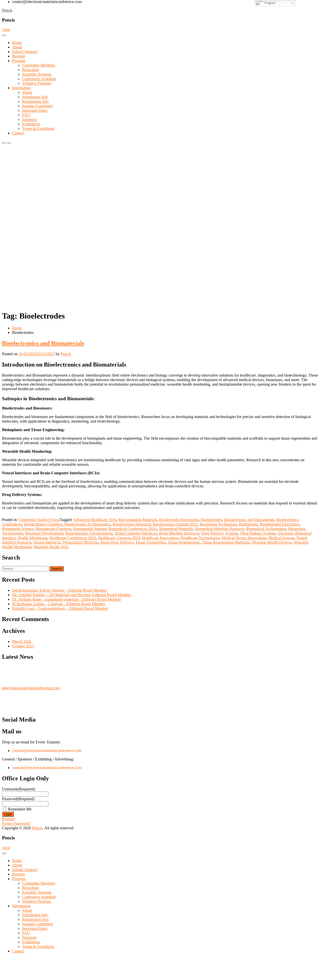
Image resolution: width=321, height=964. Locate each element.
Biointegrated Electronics (280, 524)
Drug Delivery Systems (219, 533)
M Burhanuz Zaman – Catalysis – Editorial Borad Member (58, 604)
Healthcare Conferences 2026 (72, 538)
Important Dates (34, 110)
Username (18, 789)
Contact (18, 133)
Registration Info (35, 101)
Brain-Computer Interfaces (136, 533)
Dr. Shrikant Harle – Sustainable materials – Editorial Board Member (66, 599)
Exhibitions (31, 124)
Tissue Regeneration (184, 542)
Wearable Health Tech (50, 547)
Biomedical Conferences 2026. (132, 529)
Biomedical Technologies (266, 529)
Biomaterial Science (18, 529)
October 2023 (23, 646)
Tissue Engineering (150, 542)
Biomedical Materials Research (219, 529)
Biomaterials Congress (53, 529)
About (17, 47)
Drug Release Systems (258, 533)
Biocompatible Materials (137, 520)
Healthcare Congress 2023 (119, 538)
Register (18, 56)
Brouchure (30, 70)
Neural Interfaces (46, 542)
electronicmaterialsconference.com (31, 686)
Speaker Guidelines (37, 106)
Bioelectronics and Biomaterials (43, 343)
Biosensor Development (44, 533)
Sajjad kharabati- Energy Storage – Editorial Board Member (60, 590)
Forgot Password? (16, 823)
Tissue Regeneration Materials (226, 542)
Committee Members (38, 65)
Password (18, 799)
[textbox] (160, 435)
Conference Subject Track (39, 520)
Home (17, 42)
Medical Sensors (281, 538)
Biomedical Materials (176, 529)
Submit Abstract (24, 51)
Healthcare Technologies (200, 538)
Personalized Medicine (80, 542)
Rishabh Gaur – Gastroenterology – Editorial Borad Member (60, 608)
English (269, 3)
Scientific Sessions (36, 74)
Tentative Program (36, 83)
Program (19, 61)
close (6, 29)
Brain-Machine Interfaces (179, 533)
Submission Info (35, 97)
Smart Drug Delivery (116, 542)
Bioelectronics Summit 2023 (175, 524)
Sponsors (29, 119)
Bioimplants (248, 524)
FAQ (26, 115)
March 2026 (21, 641)
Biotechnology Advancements (89, 533)
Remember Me (20, 809)
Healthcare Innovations (160, 538)
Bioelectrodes (211, 520)
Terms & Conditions (38, 128)
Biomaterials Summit (89, 529)
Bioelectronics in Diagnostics (87, 524)
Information (21, 88)
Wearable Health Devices (272, 542)
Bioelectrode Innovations (179, 520)
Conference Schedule (39, 79)
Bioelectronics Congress (43, 524)
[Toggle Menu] (4, 35)
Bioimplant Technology (218, 524)
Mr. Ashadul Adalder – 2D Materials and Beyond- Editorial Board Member (71, 595)
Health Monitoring (32, 538)
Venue (27, 92)
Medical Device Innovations (244, 538)
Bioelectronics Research (132, 524)
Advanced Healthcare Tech (94, 520)
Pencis (7, 10)
